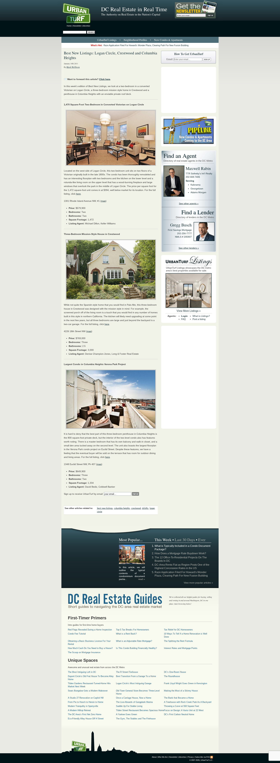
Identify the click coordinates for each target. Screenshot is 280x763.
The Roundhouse (172, 676)
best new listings (105, 508)
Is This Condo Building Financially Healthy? (136, 648)
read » (141, 579)
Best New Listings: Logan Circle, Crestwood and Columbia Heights (110, 55)
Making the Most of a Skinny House (181, 690)
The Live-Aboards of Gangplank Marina (134, 702)
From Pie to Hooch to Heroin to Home (85, 702)
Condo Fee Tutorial (77, 634)
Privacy (191, 757)
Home (69, 26)
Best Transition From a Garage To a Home (136, 676)
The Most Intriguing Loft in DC (82, 672)
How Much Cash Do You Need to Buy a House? (90, 648)
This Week (163, 539)
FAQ (183, 319)
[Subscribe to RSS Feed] (211, 757)
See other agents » (188, 203)
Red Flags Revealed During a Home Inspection (90, 629)
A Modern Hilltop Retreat (79, 710)
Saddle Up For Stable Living (129, 706)
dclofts (145, 508)
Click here (104, 79)
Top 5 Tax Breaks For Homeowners (132, 629)
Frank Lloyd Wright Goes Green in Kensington (185, 683)
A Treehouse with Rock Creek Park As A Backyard (187, 702)
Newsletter (77, 26)
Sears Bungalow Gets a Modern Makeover (88, 690)
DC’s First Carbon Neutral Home (179, 714)
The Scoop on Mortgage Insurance (84, 652)
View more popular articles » (198, 582)
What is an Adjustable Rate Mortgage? (134, 641)
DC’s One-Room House (175, 672)
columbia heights (122, 508)
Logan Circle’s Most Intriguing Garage (133, 683)
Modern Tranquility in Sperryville (83, 706)
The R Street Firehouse (127, 672)
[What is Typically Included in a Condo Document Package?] (132, 563)
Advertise (86, 26)
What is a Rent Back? (126, 634)
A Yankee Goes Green (126, 714)
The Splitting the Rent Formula (178, 641)
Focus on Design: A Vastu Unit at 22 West (184, 710)
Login (184, 316)
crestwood (136, 508)
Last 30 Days (185, 539)
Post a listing (198, 319)
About (154, 757)
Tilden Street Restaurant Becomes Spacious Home (140, 710)
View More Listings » (189, 311)
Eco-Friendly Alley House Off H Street (86, 718)
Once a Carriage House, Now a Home (133, 698)
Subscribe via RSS (202, 757)
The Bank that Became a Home (179, 698)
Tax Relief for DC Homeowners (178, 629)
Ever (201, 539)
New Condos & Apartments (168, 40)
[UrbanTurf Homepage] (79, 14)
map (103, 201)
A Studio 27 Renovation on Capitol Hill (86, 698)
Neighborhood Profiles (135, 40)
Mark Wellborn (73, 67)
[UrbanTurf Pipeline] (188, 145)
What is (201, 316)
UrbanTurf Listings (107, 40)
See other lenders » (189, 248)
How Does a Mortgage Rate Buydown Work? (180, 553)
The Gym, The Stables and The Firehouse (136, 718)
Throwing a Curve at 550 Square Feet (181, 706)
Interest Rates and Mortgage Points (180, 648)
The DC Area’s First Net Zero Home (84, 714)
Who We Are (163, 757)
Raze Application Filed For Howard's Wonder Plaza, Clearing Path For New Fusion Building (146, 45)
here (78, 193)
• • (140, 40)
